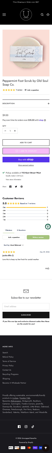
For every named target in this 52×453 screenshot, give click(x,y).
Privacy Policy (8, 365)
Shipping (6, 378)
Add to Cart (26, 142)
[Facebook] (19, 426)
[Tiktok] (33, 426)
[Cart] (48, 14)
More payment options (26, 165)
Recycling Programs (10, 374)
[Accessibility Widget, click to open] (48, 226)
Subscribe (26, 315)
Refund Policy (8, 356)
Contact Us (7, 370)
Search (5, 352)
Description (9, 103)
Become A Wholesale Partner (14, 383)
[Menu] (4, 14)
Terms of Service (9, 361)
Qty (4, 126)
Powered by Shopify (26, 442)
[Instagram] (26, 426)
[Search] (42, 14)
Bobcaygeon (16, 401)
